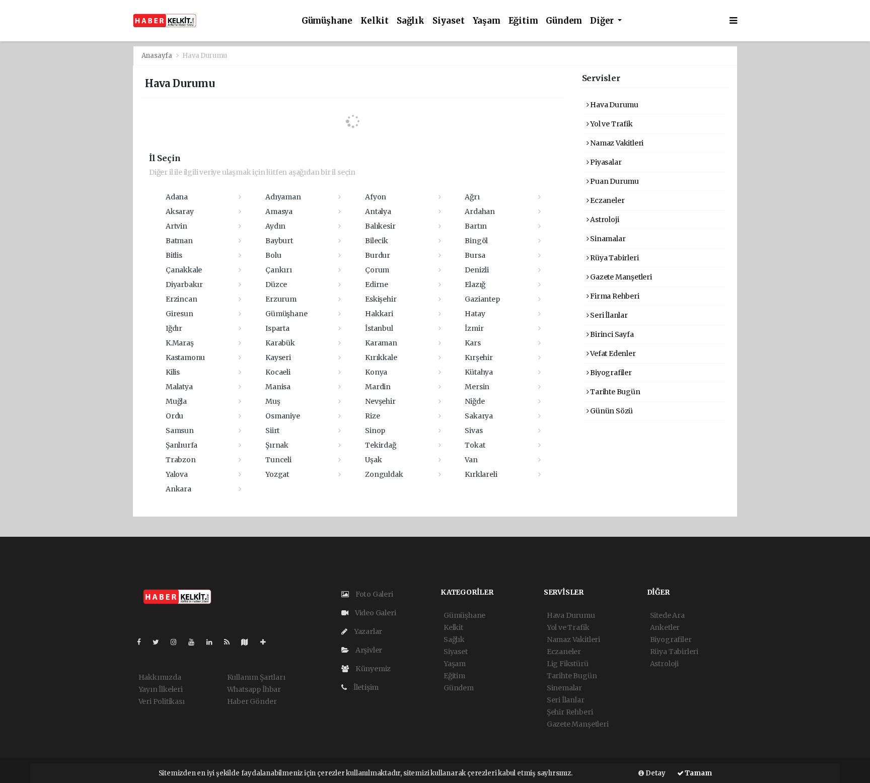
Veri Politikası (161, 701)
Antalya (378, 211)
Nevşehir (380, 401)
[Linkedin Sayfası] (213, 642)
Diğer (603, 21)
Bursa (475, 255)
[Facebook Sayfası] (143, 642)
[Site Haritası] (248, 642)
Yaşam (486, 21)
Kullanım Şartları (256, 677)
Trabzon (181, 459)
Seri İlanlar (608, 315)
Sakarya (479, 415)
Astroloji (604, 219)
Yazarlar (367, 631)
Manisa (278, 386)
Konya (376, 372)
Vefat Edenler (612, 353)
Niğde (474, 401)
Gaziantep (482, 299)
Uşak (373, 459)
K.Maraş (180, 342)
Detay (655, 773)
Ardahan (480, 211)
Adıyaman (283, 196)
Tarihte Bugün (614, 391)
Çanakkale (184, 269)
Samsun (180, 430)
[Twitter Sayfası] (160, 642)
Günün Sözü (611, 410)
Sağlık (410, 21)
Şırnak (276, 445)
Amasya (279, 211)
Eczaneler (606, 200)
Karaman (381, 342)
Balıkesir (380, 226)
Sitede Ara (667, 615)
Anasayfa (157, 55)
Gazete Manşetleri (620, 276)
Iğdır (174, 328)
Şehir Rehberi (570, 712)
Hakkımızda (159, 677)
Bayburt (279, 240)
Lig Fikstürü (568, 663)
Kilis (173, 372)
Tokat (475, 445)
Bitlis (174, 255)
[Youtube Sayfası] (195, 642)
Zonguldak (384, 474)
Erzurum (281, 299)
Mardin (378, 386)
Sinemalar (564, 687)
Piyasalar (605, 162)
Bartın (476, 226)
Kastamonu (185, 357)
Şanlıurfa (181, 445)
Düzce (276, 284)
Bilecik (376, 240)
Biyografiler (610, 372)
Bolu (273, 255)
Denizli (477, 269)
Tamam (698, 773)
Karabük (280, 342)
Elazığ (475, 284)
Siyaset (448, 21)
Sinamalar (607, 238)
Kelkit (374, 21)
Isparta (277, 328)
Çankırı (278, 269)
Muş (272, 401)
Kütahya (479, 372)
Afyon (375, 196)
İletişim (365, 687)
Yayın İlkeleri (160, 689)
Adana (177, 196)
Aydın (275, 226)
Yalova (177, 474)
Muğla (176, 401)
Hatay (475, 313)
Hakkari (379, 313)
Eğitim (523, 21)
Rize (372, 415)
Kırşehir (478, 357)
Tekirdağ (380, 445)
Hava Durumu (613, 104)
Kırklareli (481, 474)
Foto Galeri (373, 594)
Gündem (564, 21)
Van (471, 459)
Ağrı (472, 196)
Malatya (179, 386)
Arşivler (368, 650)
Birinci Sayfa (611, 334)
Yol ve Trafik (610, 123)
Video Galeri (374, 612)
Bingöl (476, 240)
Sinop (375, 430)
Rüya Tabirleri (613, 257)
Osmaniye (282, 415)
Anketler (665, 627)
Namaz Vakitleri (616, 143)
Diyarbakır (184, 284)
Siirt (272, 430)
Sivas (473, 430)
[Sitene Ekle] (267, 642)
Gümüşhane (327, 21)
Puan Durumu (614, 181)
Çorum (377, 269)
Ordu (174, 415)
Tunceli (278, 459)
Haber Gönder (252, 701)
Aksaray (180, 211)
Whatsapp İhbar (254, 689)
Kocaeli (278, 372)
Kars (472, 342)
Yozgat (277, 474)
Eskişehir (380, 299)
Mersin (477, 386)
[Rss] (231, 642)
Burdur (377, 255)
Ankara (178, 488)
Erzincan (181, 299)
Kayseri (278, 357)
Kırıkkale (381, 357)
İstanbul (379, 328)
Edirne (376, 284)
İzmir (474, 328)
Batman (179, 240)
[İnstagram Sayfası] (178, 642)
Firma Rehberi (614, 296)
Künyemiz (372, 668)
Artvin (176, 226)
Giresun (179, 313)
